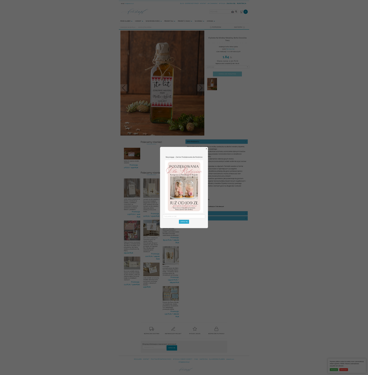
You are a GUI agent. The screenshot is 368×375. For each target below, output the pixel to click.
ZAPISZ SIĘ (184, 221)
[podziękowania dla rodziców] (184, 186)
